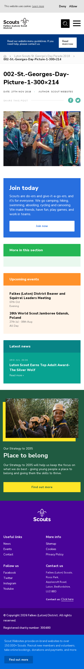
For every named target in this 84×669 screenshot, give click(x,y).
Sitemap (51, 544)
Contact (8, 554)
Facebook (9, 573)
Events (7, 549)
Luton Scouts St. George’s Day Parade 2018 (42, 56)
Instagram (9, 583)
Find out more (41, 487)
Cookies (51, 549)
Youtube (8, 589)
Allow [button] (73, 6)
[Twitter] (78, 100)
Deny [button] (62, 6)
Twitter (8, 578)
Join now (42, 226)
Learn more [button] (38, 6)
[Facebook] (70, 100)
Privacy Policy (55, 554)
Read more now (67, 43)
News (7, 544)
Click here (67, 599)
